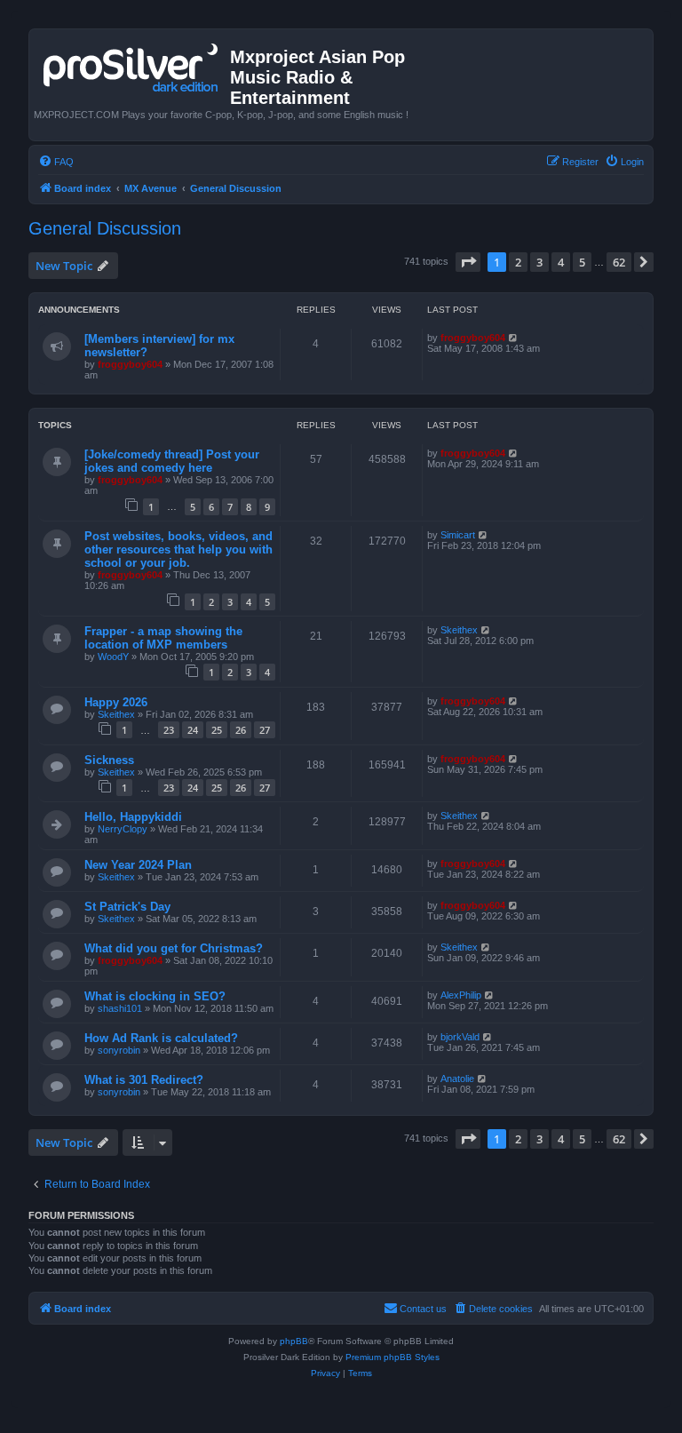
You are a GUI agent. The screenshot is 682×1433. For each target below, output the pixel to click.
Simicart (457, 534)
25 (216, 729)
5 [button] (582, 262)
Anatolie (457, 1078)
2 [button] (518, 262)
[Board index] (132, 64)
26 (240, 729)
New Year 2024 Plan (138, 865)
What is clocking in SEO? (155, 996)
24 (192, 729)
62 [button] (619, 262)
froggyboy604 (130, 364)
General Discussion (104, 228)
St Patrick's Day (127, 906)
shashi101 (120, 1008)
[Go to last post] (513, 337)
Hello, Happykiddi (133, 817)
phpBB (294, 1341)
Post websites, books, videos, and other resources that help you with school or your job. (178, 549)
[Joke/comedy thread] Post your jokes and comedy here (171, 461)
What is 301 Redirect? (143, 1080)
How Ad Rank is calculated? (161, 1038)
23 (168, 729)
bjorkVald (460, 1036)
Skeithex (459, 630)
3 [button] (539, 262)
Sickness (109, 760)
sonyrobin (119, 1050)
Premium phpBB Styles (392, 1357)
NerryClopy (122, 829)
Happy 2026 (115, 702)
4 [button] (561, 262)
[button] (468, 262)
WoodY (113, 656)
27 (264, 729)
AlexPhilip (460, 995)
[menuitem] (56, 161)
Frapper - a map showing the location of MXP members (163, 638)
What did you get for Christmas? (173, 948)
